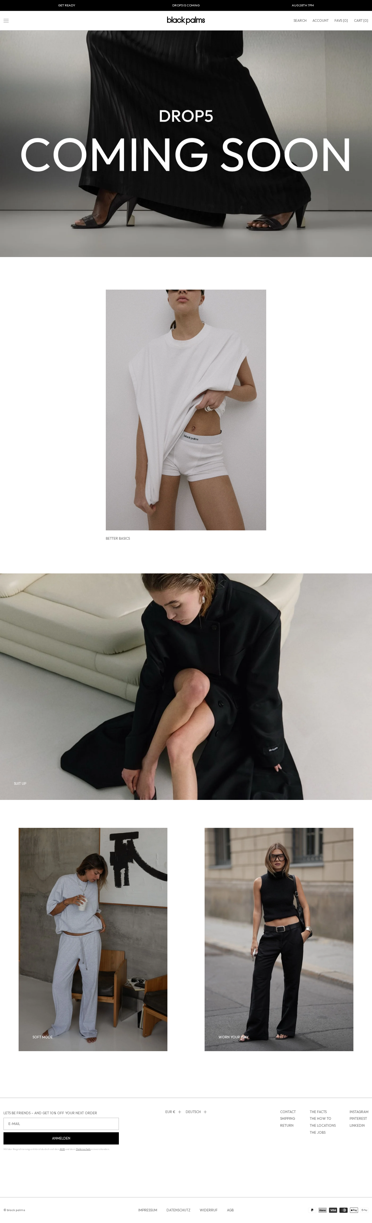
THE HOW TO (320, 1118)
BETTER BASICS (118, 538)
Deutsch (193, 1112)
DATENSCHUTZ (178, 1210)
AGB (230, 1210)
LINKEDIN (357, 1125)
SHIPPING (287, 1118)
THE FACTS (318, 1112)
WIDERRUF (209, 1210)
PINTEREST (358, 1118)
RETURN (287, 1125)
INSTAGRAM (359, 1112)
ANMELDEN (61, 1138)
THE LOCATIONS (323, 1125)
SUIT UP (20, 783)
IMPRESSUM (147, 1210)
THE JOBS (318, 1132)
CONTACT (288, 1112)
